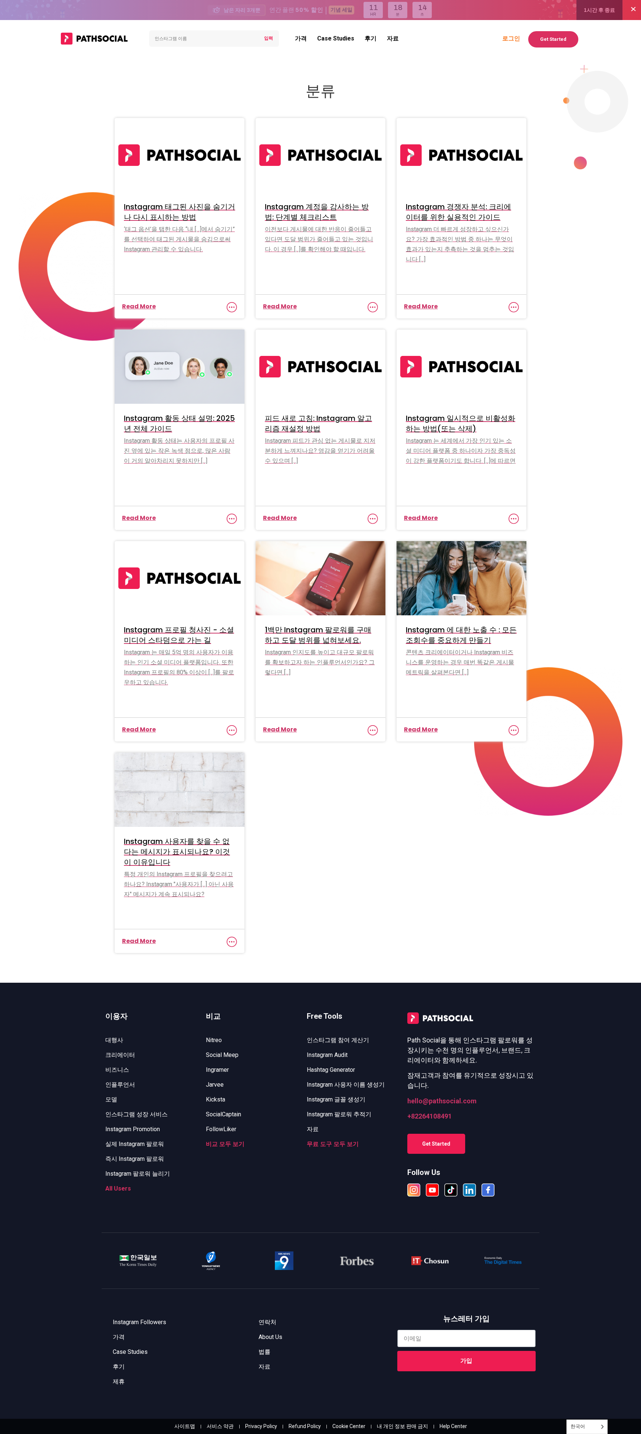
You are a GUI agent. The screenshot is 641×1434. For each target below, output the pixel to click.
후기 (371, 38)
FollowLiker (221, 1129)
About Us (270, 1336)
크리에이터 (120, 1054)
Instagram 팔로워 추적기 (339, 1114)
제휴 (119, 1381)
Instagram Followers (139, 1322)
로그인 (511, 38)
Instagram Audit (327, 1054)
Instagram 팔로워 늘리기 (137, 1173)
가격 (301, 38)
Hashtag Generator (331, 1069)
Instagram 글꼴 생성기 (336, 1099)
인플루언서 (120, 1084)
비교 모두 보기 (225, 1143)
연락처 (267, 1322)
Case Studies (335, 38)
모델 (111, 1099)
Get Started (553, 39)
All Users (118, 1188)
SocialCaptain (223, 1114)
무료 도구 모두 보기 (333, 1143)
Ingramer (217, 1069)
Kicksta (215, 1099)
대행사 (114, 1040)
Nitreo (214, 1040)
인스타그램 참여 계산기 (338, 1040)
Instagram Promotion (132, 1129)
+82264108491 (429, 1116)
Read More (139, 306)
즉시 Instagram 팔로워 (134, 1158)
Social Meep (222, 1054)
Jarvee (215, 1084)
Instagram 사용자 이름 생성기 (346, 1084)
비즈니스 (117, 1069)
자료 (393, 38)
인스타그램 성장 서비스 (136, 1114)
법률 (264, 1351)
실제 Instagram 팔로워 (134, 1143)
